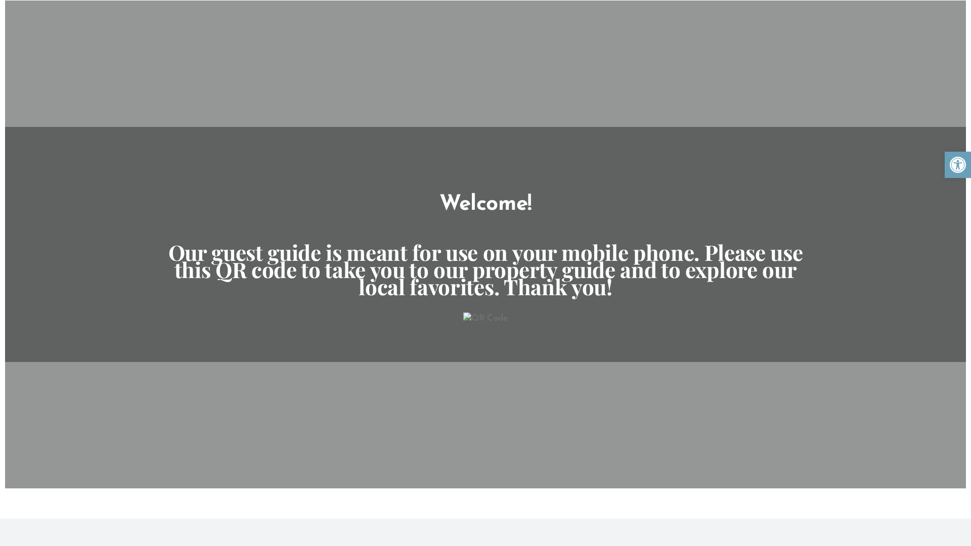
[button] (958, 165)
